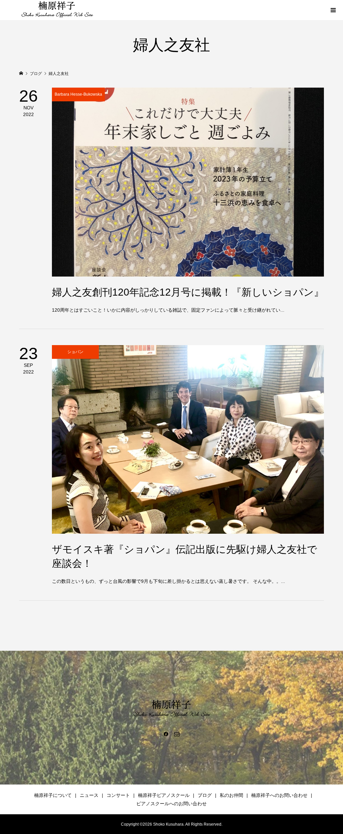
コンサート (118, 795)
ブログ (205, 795)
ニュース (89, 795)
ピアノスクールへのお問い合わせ (171, 803)
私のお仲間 (231, 795)
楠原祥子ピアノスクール (164, 795)
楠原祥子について (53, 795)
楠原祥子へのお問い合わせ (279, 795)
